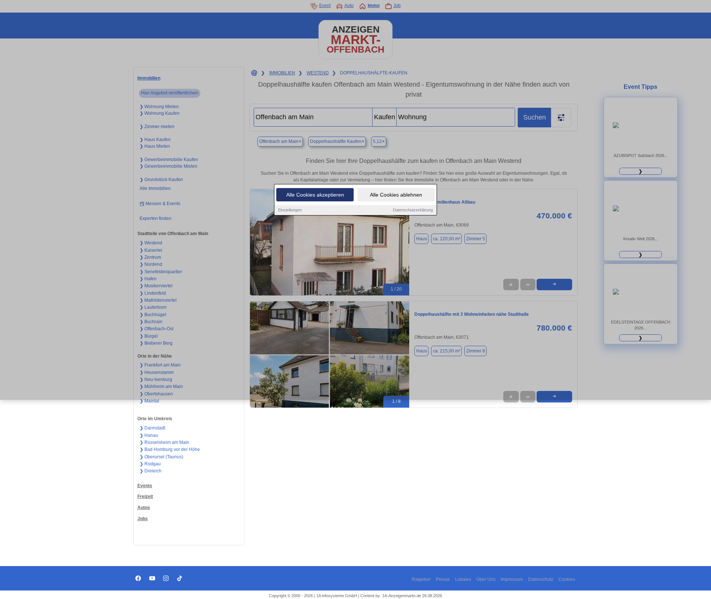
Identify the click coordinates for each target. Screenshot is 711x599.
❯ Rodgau (150, 463)
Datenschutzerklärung (413, 210)
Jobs (142, 518)
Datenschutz (540, 579)
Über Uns (485, 579)
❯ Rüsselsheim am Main (164, 442)
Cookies (566, 579)
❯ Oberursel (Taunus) (161, 456)
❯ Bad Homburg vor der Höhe (170, 449)
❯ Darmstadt (152, 428)
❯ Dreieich (150, 470)
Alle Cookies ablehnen (396, 195)
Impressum (512, 579)
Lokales (463, 579)
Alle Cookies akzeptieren (315, 195)
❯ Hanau (149, 435)
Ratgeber (421, 579)
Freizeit (145, 496)
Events (144, 485)
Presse (443, 579)
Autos (143, 507)
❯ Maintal (149, 401)
